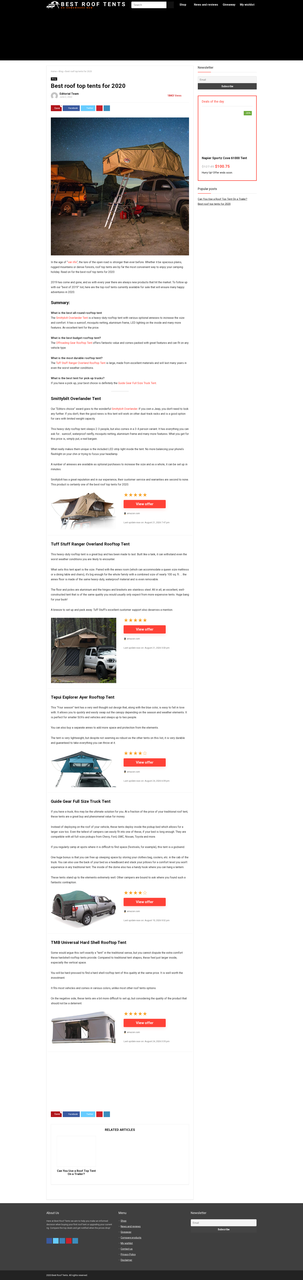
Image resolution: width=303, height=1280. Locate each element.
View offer (144, 504)
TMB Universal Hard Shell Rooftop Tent (88, 942)
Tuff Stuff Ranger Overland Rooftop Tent (80, 363)
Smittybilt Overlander (124, 409)
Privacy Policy (128, 1254)
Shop (183, 4)
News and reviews (206, 4)
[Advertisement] (151, 35)
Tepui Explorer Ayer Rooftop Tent (82, 697)
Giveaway (229, 4)
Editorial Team (69, 93)
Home (54, 71)
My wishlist (247, 4)
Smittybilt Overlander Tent (72, 317)
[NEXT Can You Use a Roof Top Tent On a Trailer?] (299, 1271)
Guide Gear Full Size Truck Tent (137, 383)
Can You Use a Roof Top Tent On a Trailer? (76, 1172)
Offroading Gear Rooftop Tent (74, 343)
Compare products (131, 1237)
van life (72, 262)
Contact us (127, 1248)
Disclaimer (126, 1260)
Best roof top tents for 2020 (214, 204)
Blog (61, 71)
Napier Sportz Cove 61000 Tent (224, 158)
